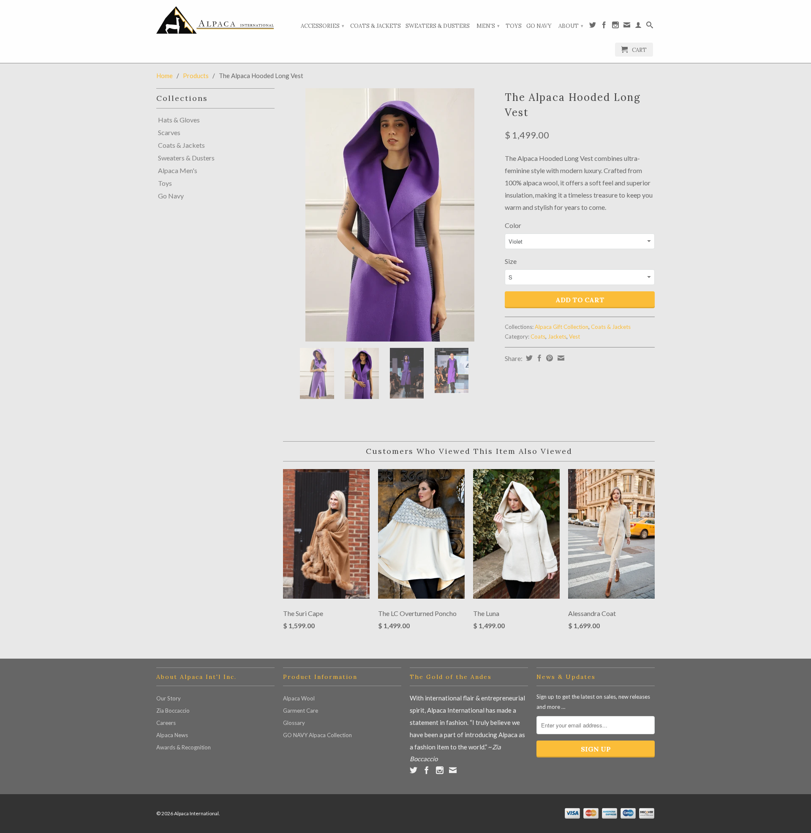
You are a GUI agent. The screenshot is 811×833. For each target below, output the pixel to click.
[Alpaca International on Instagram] (615, 27)
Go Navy (539, 26)
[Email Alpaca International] (626, 27)
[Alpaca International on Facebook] (604, 27)
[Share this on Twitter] (528, 358)
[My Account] (638, 27)
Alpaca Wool (299, 698)
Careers (166, 722)
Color (513, 225)
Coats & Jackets (375, 26)
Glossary (294, 722)
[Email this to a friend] (559, 358)
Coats (538, 336)
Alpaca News (172, 735)
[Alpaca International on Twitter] (592, 27)
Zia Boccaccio (173, 710)
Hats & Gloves (179, 120)
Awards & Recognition (183, 747)
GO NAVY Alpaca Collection (317, 735)
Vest (574, 336)
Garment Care (300, 710)
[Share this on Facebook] (538, 358)
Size (511, 261)
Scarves (169, 132)
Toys (514, 26)
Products (196, 75)
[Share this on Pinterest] (548, 358)
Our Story (168, 698)
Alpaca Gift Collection (561, 326)
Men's (488, 26)
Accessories (322, 26)
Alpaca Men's (177, 170)
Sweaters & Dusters (438, 26)
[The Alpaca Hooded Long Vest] (389, 215)
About (570, 26)
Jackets (557, 336)
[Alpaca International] (215, 20)
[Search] (649, 27)
